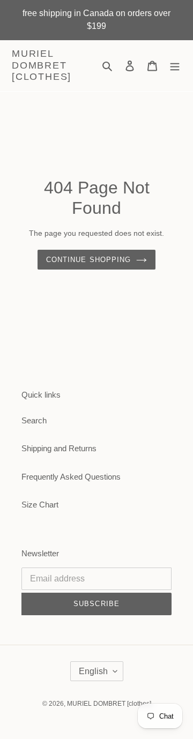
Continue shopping (88, 260)
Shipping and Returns (58, 448)
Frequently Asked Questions (71, 476)
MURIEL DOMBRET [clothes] (41, 65)
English (93, 671)
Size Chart (39, 504)
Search (34, 420)
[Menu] (175, 65)
